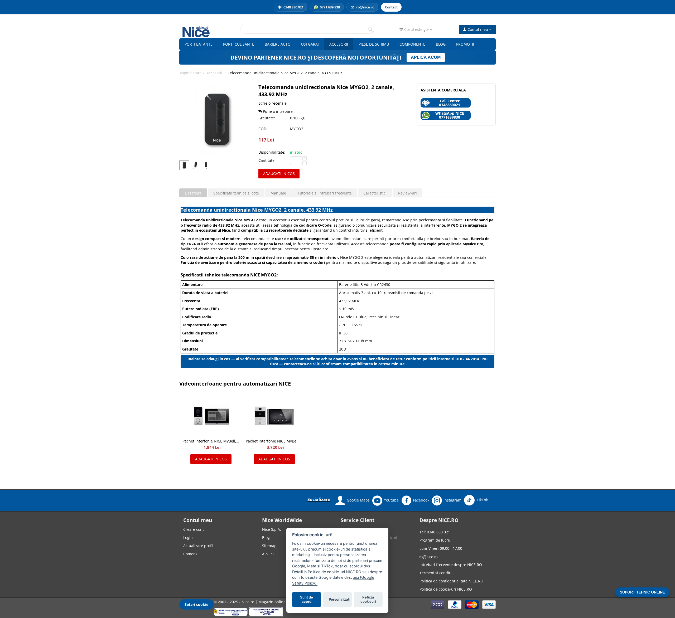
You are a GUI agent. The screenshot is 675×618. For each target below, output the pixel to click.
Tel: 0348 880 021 (435, 531)
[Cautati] (370, 29)
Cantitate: (267, 160)
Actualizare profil (198, 545)
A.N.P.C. (269, 553)
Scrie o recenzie (273, 103)
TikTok (482, 499)
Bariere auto (278, 44)
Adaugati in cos (279, 173)
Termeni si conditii (436, 572)
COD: (262, 128)
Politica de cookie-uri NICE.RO (446, 589)
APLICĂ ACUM (426, 57)
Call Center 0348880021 (449, 102)
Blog (441, 44)
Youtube (391, 500)
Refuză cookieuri (368, 599)
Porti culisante (238, 44)
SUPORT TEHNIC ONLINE (642, 592)
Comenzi (191, 553)
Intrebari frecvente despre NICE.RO (451, 564)
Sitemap (269, 545)
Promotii (465, 44)
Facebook (421, 500)
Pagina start (190, 72)
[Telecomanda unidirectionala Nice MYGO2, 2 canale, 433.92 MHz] (216, 121)
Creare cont (193, 529)
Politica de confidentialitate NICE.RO (451, 580)
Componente (412, 44)
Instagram (452, 500)
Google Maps (358, 500)
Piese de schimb (374, 44)
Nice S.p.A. (271, 529)
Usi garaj (310, 44)
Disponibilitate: (271, 152)
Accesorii (338, 44)
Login (188, 537)
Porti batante (199, 44)
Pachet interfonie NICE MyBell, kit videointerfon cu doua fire (210, 441)
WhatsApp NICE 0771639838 (449, 115)
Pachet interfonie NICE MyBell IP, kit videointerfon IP (274, 441)
